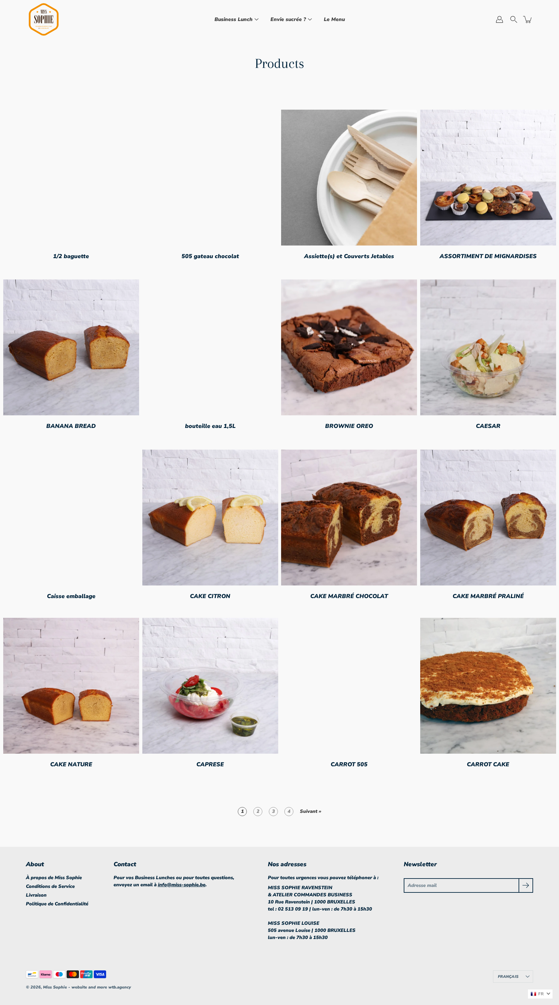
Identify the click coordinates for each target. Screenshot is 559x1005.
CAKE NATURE (71, 764)
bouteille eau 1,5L (210, 426)
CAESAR (488, 426)
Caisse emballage (71, 596)
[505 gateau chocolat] (210, 178)
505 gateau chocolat (210, 256)
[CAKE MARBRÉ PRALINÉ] (488, 517)
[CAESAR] (488, 347)
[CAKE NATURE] (71, 686)
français (508, 976)
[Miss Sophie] (43, 19)
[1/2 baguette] (71, 178)
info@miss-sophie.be (181, 884)
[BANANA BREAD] (71, 347)
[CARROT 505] (349, 686)
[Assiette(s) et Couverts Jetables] (349, 178)
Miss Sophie (55, 987)
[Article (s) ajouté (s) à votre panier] (528, 19)
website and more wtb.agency (101, 987)
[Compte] (499, 19)
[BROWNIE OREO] (349, 347)
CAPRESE (210, 764)
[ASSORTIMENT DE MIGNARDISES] (488, 178)
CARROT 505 (349, 764)
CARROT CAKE (488, 764)
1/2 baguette (71, 256)
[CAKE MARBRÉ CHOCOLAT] (349, 517)
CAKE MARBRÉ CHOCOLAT (349, 596)
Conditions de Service (50, 886)
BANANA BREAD (71, 426)
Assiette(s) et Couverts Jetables (349, 256)
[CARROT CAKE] (488, 686)
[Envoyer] (526, 885)
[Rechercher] (514, 19)
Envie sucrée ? (288, 19)
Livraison (36, 895)
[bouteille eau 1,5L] (210, 347)
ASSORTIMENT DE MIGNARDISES (487, 256)
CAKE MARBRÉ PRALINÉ (487, 596)
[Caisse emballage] (71, 517)
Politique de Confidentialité (57, 904)
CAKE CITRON (210, 596)
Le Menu (334, 19)
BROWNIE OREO (349, 426)
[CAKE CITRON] (210, 517)
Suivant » (310, 811)
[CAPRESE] (210, 686)
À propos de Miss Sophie (54, 877)
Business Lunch (233, 19)
